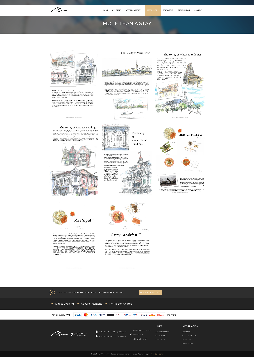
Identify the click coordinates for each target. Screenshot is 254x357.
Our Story (117, 10)
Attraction (152, 10)
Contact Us (160, 339)
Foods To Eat (187, 343)
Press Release (184, 10)
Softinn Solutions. (155, 354)
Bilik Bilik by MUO (140, 339)
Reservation (168, 10)
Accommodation (134, 10)
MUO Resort (138, 334)
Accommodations (162, 331)
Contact (198, 10)
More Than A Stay (189, 335)
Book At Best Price (150, 292)
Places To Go (187, 339)
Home (105, 10)
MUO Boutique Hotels (142, 330)
